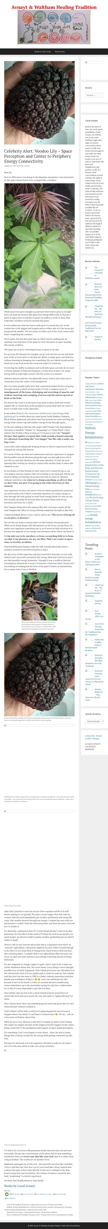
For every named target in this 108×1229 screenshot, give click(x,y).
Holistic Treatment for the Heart (92, 474)
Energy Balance (90, 408)
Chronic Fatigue (90, 395)
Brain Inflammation (90, 392)
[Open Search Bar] (72, 51)
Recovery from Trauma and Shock (49, 1204)
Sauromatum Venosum (63, 1207)
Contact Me (90, 736)
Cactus (97, 392)
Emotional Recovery (93, 405)
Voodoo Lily (41, 1210)
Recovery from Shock (93, 506)
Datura (7, 1167)
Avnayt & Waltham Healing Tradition (54, 7)
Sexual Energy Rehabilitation (15, 1210)
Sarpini (50, 1207)
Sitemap (95, 738)
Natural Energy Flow (39, 1207)
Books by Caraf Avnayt (43, 52)
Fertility (94, 411)
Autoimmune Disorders (94, 389)
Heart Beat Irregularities (92, 419)
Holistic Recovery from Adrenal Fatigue (93, 448)
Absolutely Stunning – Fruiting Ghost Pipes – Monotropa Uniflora (32, 1212)
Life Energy (91, 482)
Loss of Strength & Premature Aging (21, 1204)
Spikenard (88, 525)
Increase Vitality (97, 480)
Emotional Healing (92, 403)
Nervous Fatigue (94, 489)
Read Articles (60, 52)
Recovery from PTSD (91, 503)
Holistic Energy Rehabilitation (18, 1207)
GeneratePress (74, 1226)
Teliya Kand (31, 1210)
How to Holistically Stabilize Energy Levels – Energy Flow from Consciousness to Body (40, 1215)
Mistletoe (99, 483)
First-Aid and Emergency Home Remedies (93, 413)
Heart (100, 416)
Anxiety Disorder (91, 384)
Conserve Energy (92, 400)
